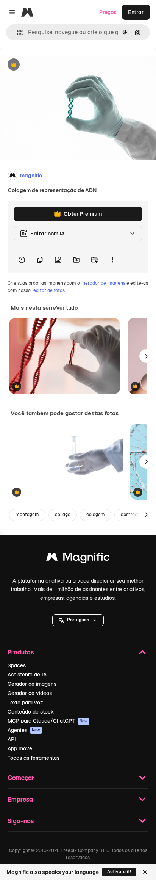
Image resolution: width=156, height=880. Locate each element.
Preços (108, 12)
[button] (78, 620)
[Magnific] (78, 559)
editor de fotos (49, 290)
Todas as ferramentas (33, 758)
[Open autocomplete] (16, 32)
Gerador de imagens (32, 684)
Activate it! (119, 872)
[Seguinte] (146, 356)
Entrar (136, 12)
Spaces (17, 665)
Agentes (24, 730)
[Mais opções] (112, 259)
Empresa (20, 799)
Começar (21, 777)
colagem (95, 514)
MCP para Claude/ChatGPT (48, 720)
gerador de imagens (104, 283)
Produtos (21, 652)
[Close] (145, 872)
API (12, 739)
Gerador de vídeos (30, 693)
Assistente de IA (27, 674)
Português (78, 620)
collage (62, 514)
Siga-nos (21, 821)
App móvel (21, 748)
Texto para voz (25, 702)
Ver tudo (67, 307)
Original (48, 65)
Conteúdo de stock (31, 711)
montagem (27, 514)
